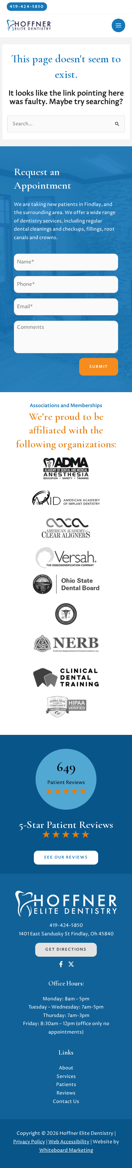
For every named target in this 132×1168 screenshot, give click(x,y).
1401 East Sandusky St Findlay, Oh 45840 (66, 934)
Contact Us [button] (66, 1102)
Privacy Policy (29, 1142)
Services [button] (66, 1077)
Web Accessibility (68, 1142)
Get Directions (66, 949)
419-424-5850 (66, 925)
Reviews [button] (66, 1093)
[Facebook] (61, 964)
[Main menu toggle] (119, 26)
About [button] (66, 1068)
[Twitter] (71, 964)
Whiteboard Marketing (66, 1150)
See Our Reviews (66, 857)
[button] (27, 6)
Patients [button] (66, 1085)
